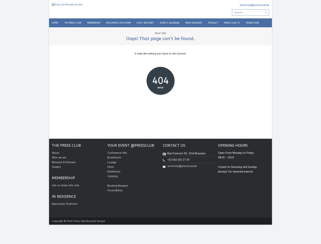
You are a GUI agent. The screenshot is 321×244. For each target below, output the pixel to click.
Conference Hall (117, 152)
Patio (110, 167)
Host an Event (145, 23)
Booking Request (117, 185)
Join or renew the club (65, 185)
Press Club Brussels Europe (89, 221)
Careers (56, 167)
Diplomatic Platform (118, 23)
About (55, 152)
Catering (112, 176)
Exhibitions (252, 23)
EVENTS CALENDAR (169, 23)
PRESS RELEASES (193, 23)
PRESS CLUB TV (232, 23)
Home (55, 23)
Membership (93, 23)
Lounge (111, 162)
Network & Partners (64, 162)
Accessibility (114, 190)
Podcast (213, 23)
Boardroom (114, 157)
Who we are (59, 157)
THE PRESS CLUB (72, 23)
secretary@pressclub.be (182, 166)
